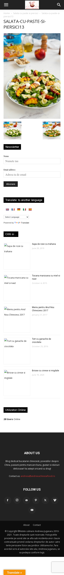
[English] (7, 209)
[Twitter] (45, 500)
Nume (6, 156)
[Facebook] (7, 500)
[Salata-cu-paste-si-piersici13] (32, 117)
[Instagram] (17, 500)
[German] (18, 209)
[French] (13, 209)
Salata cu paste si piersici (25, 13)
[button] (6, 5)
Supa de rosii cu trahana (44, 244)
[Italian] (24, 209)
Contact (37, 524)
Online (12, 419)
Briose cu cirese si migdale (45, 370)
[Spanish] (30, 209)
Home (7, 13)
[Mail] (26, 500)
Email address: (10, 169)
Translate (25, 223)
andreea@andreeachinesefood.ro (38, 476)
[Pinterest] (35, 500)
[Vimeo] (54, 500)
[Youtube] (32, 510)
